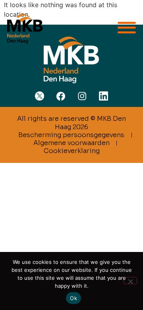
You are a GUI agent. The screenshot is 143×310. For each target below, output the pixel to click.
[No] (130, 280)
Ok (73, 298)
